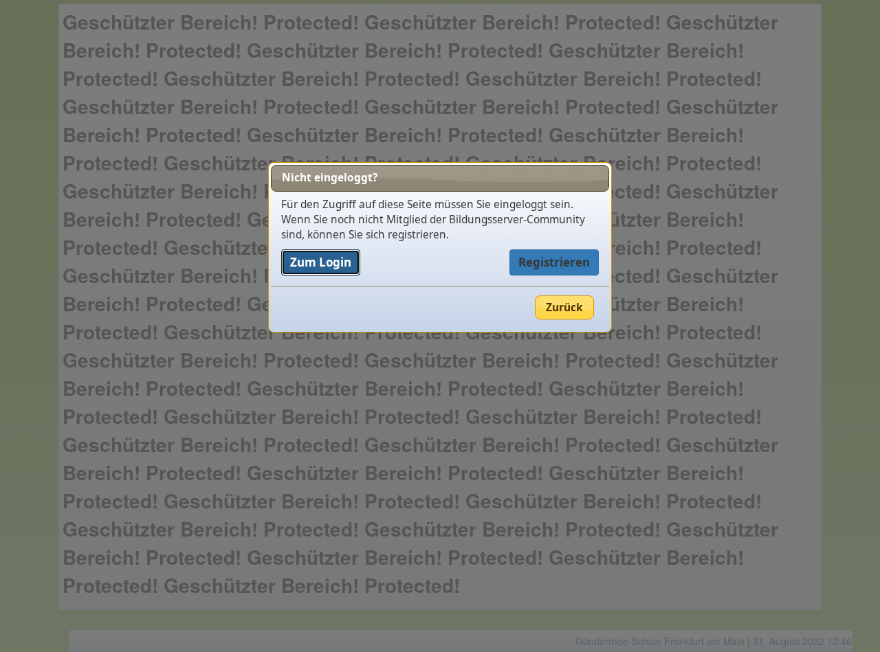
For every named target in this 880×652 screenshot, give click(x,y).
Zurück (564, 307)
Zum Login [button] (320, 262)
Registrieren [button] (554, 262)
